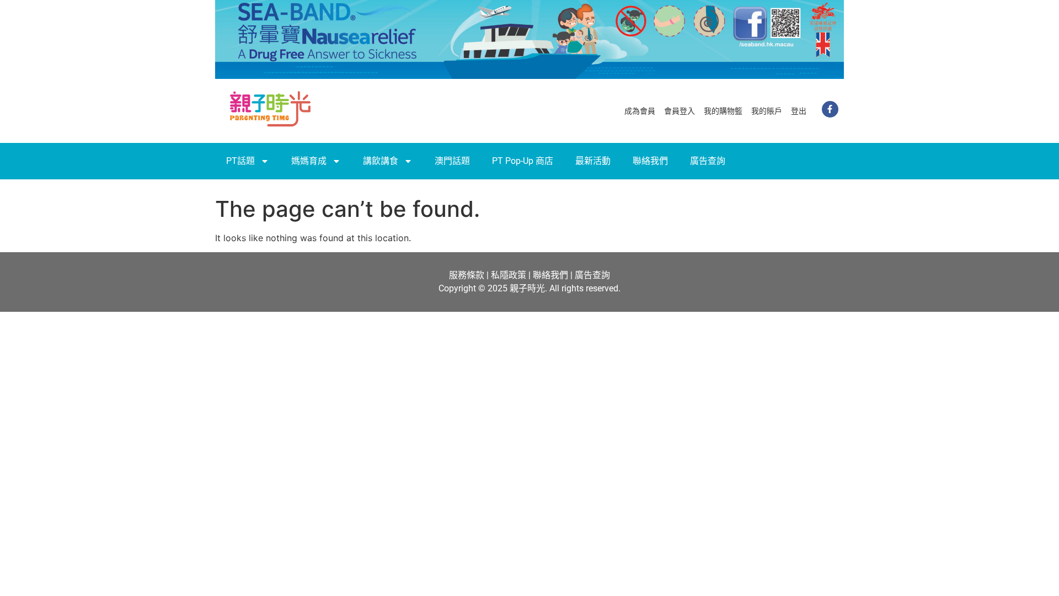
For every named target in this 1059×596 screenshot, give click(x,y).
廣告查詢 (707, 161)
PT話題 (240, 161)
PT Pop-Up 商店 (522, 161)
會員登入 (679, 111)
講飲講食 (380, 161)
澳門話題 (452, 161)
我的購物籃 (723, 111)
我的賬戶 (766, 111)
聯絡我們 (650, 161)
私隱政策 (508, 275)
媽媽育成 (309, 161)
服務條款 (466, 275)
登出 (798, 111)
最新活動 (593, 161)
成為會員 (639, 111)
